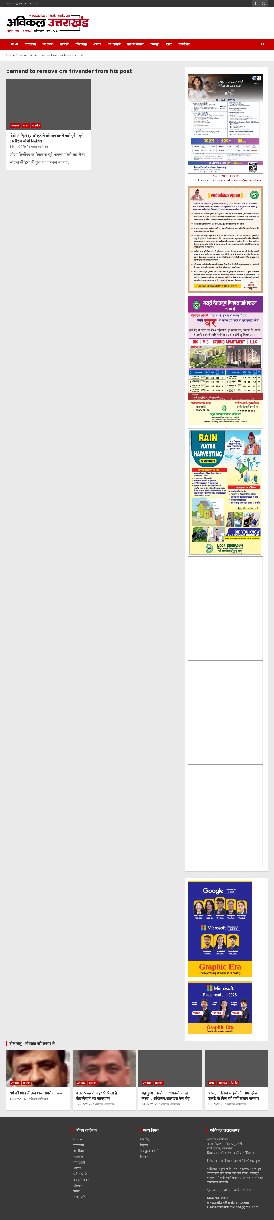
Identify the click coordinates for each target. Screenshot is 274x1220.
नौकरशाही (81, 44)
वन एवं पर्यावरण (135, 44)
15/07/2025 (18, 1099)
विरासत (144, 1157)
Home (14, 44)
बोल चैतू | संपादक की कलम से (32, 1043)
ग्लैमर (169, 44)
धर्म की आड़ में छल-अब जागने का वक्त (37, 1093)
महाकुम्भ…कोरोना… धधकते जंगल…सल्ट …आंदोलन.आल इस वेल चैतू (166, 1096)
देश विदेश (48, 44)
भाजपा (26, 125)
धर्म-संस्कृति (114, 44)
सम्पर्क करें (184, 44)
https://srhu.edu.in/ (226, 176)
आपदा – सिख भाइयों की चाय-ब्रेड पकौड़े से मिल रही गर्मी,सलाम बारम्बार (233, 1096)
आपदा (212, 1082)
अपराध (97, 44)
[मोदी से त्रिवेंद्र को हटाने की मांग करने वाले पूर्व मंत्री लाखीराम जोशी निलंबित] (48, 104)
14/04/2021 (150, 1104)
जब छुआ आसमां (149, 1151)
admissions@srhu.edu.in (243, 180)
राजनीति (64, 44)
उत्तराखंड (30, 44)
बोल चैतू (26, 1082)
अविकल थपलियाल (38, 146)
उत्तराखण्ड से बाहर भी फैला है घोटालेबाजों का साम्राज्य (96, 1096)
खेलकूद (155, 44)
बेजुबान (144, 1145)
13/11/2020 (18, 146)
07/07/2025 (84, 1104)
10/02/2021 (216, 1104)
